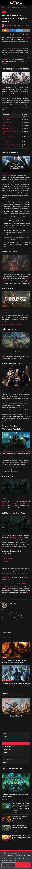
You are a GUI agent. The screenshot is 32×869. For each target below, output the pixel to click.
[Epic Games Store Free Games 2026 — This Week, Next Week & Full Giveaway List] (6, 838)
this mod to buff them (17, 537)
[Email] (26, 30)
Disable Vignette (8, 561)
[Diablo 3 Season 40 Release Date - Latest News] (6, 819)
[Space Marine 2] (16, 706)
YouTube (21, 586)
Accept (23, 865)
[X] (19, 30)
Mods (4, 743)
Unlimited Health (7, 128)
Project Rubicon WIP (8, 119)
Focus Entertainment (20, 718)
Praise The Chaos (7, 122)
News (3, 11)
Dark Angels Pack (8, 759)
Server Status (7, 746)
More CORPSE (6, 125)
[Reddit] (5, 30)
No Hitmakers (8, 558)
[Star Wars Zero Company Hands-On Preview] (16, 673)
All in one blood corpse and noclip (13, 564)
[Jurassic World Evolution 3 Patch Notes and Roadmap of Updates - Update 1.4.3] (6, 828)
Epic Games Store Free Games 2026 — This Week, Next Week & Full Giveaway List (21, 837)
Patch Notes (6, 749)
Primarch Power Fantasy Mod (12, 389)
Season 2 (5, 740)
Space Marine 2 (25, 37)
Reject (8, 865)
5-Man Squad (6, 142)
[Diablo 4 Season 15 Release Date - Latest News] (16, 782)
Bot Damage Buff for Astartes (10, 145)
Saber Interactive (11, 718)
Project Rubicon (6, 175)
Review (5, 736)
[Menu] (3, 3)
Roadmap (5, 752)
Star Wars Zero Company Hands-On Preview (16, 683)
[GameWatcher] (16, 2)
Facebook (7, 588)
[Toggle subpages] (29, 762)
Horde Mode (6, 756)
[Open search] (29, 3)
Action (28, 728)
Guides (5, 762)
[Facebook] (12, 30)
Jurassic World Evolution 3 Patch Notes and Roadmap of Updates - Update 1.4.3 (20, 827)
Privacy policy (13, 860)
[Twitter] (4, 609)
